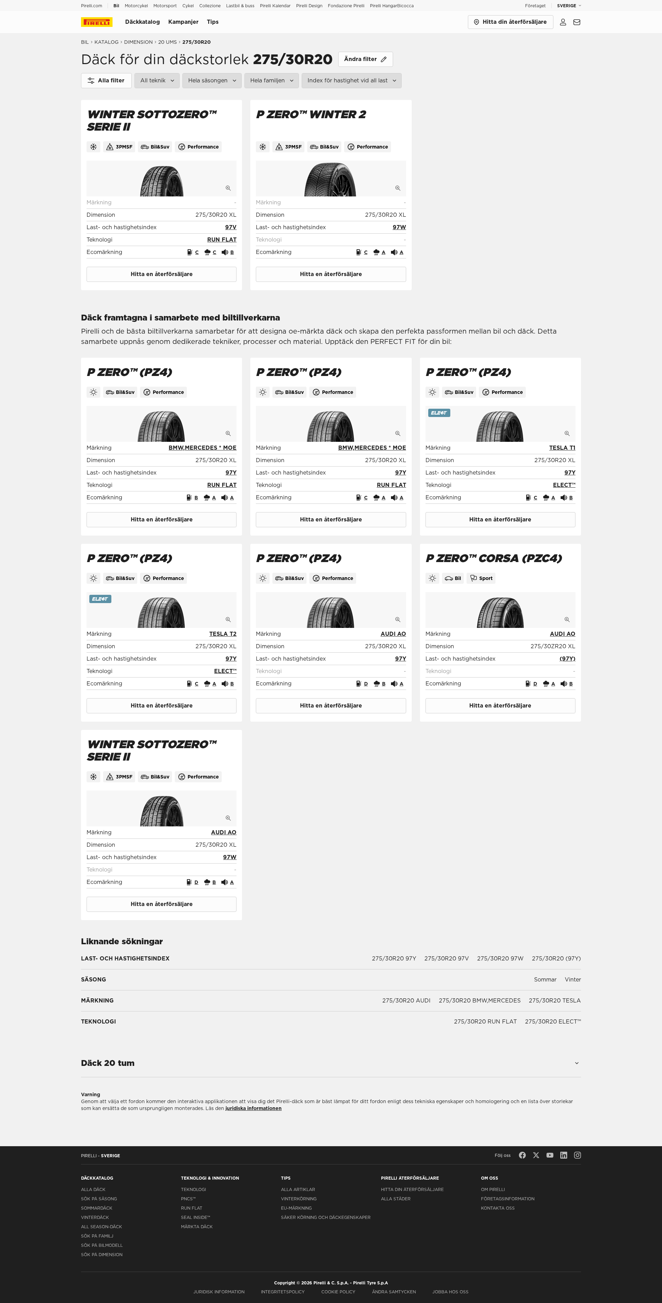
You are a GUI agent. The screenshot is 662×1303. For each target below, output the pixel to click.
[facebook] (522, 1155)
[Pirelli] (103, 22)
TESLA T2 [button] (223, 634)
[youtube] (549, 1155)
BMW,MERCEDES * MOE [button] (203, 448)
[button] (231, 227)
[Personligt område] (563, 22)
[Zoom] (228, 188)
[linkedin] (563, 1155)
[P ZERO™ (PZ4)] (162, 424)
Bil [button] (116, 5)
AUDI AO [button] (393, 634)
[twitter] (536, 1155)
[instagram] (577, 1155)
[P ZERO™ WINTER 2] (331, 178)
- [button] (235, 202)
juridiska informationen (253, 1108)
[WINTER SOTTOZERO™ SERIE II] (162, 178)
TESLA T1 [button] (562, 448)
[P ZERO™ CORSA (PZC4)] (500, 610)
